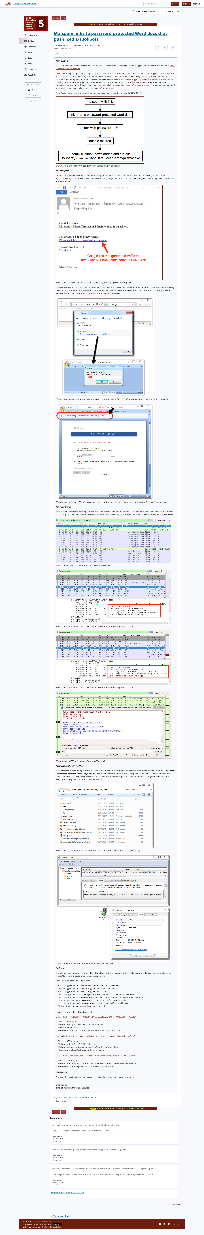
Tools (30, 63)
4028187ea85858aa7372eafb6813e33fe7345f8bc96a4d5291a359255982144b (101, 1055)
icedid (73, 1097)
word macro (90, 1097)
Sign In (186, 3)
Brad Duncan (61, 48)
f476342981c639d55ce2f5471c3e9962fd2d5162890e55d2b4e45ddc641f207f (101, 1036)
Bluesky (35, 95)
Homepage (32, 35)
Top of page (176, 1204)
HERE (93, 24)
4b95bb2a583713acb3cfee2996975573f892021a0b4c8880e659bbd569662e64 (102, 1017)
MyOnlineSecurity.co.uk (138, 82)
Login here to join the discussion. (67, 1192)
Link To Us (27, 1227)
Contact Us (32, 69)
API (43, 1224)
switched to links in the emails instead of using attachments (124, 85)
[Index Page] (7, 3)
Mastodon (35, 90)
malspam (80, 1097)
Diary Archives (61, 1216)
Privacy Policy (55, 1227)
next (63, 18)
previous (56, 18)
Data (30, 58)
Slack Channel (34, 84)
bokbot (67, 1097)
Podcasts (32, 46)
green (177, 11)
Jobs (30, 52)
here (134, 1077)
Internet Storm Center (24, 3)
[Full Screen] (157, 47)
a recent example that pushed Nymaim (94, 293)
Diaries (31, 41)
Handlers (45, 1227)
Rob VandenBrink (154, 11)
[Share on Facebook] (165, 47)
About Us (32, 75)
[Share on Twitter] (173, 47)
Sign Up (196, 3)
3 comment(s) (61, 53)
